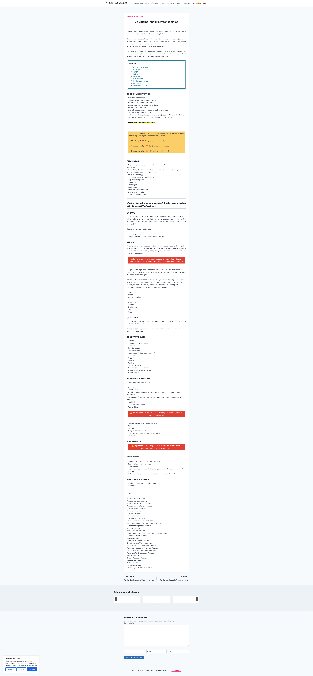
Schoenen (136, 76)
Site (171, 651)
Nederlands (131, 16)
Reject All (21, 669)
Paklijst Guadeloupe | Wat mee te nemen (139, 578)
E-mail (150, 651)
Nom (127, 651)
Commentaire (129, 623)
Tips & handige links (139, 86)
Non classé (140, 16)
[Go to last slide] (116, 599)
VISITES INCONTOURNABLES (172, 3)
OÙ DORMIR (155, 3)
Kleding (135, 74)
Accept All (32, 669)
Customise (11, 669)
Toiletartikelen (137, 79)
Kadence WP (176, 671)
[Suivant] (197, 599)
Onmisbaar (136, 69)
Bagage (135, 72)
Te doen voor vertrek (140, 67)
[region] (21, 664)
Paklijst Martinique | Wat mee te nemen (174, 578)
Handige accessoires (140, 81)
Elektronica (136, 83)
